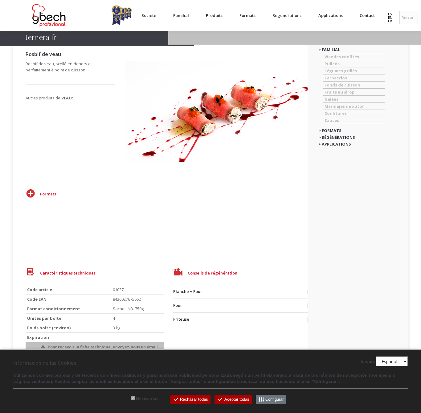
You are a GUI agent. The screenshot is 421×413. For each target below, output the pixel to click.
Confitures (336, 113)
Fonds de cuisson (342, 85)
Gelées (331, 99)
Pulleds (332, 63)
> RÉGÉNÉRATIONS (336, 137)
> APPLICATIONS (334, 144)
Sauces (332, 120)
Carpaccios (336, 78)
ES (390, 14)
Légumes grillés (341, 71)
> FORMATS (329, 130)
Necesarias (147, 398)
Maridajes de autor (344, 106)
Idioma (368, 361)
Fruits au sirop (340, 92)
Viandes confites (342, 56)
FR (390, 20)
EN (390, 17)
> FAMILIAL (329, 49)
